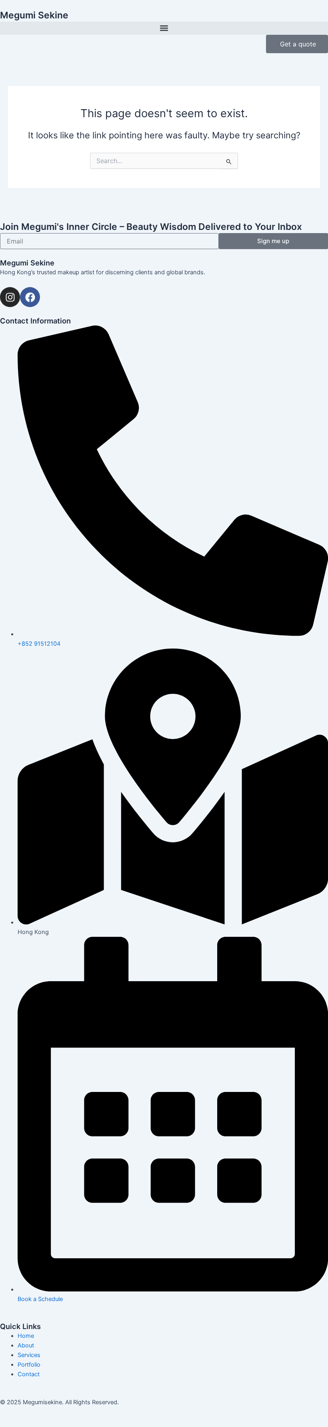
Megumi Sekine (34, 15)
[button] (164, 28)
